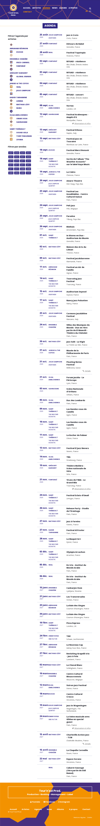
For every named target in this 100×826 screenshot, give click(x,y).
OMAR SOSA (54, 636)
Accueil (26, 8)
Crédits (89, 817)
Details (88, 371)
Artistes (36, 8)
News (54, 8)
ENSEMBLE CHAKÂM (53, 326)
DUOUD (52, 150)
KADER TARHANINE (53, 531)
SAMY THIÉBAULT (53, 160)
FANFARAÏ (53, 44)
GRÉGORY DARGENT (53, 131)
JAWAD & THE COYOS (54, 173)
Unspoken (52, 38)
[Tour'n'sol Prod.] (13, 8)
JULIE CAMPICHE (55, 35)
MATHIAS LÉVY (54, 138)
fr (87, 11)
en (90, 11)
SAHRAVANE (54, 114)
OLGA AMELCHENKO (54, 106)
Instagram (65, 802)
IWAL (51, 52)
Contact (27, 12)
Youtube (36, 802)
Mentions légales (80, 817)
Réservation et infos (82, 123)
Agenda (46, 8)
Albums (63, 8)
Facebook (50, 802)
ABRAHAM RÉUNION (53, 268)
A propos (73, 8)
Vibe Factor (53, 639)
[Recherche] (90, 8)
